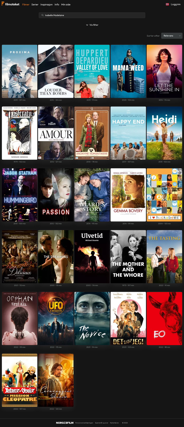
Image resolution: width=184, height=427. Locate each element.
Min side (65, 4)
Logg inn (175, 4)
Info (57, 4)
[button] (167, 4)
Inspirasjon (46, 4)
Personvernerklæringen (84, 423)
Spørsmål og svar (101, 423)
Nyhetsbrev (114, 423)
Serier (34, 4)
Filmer (25, 4)
